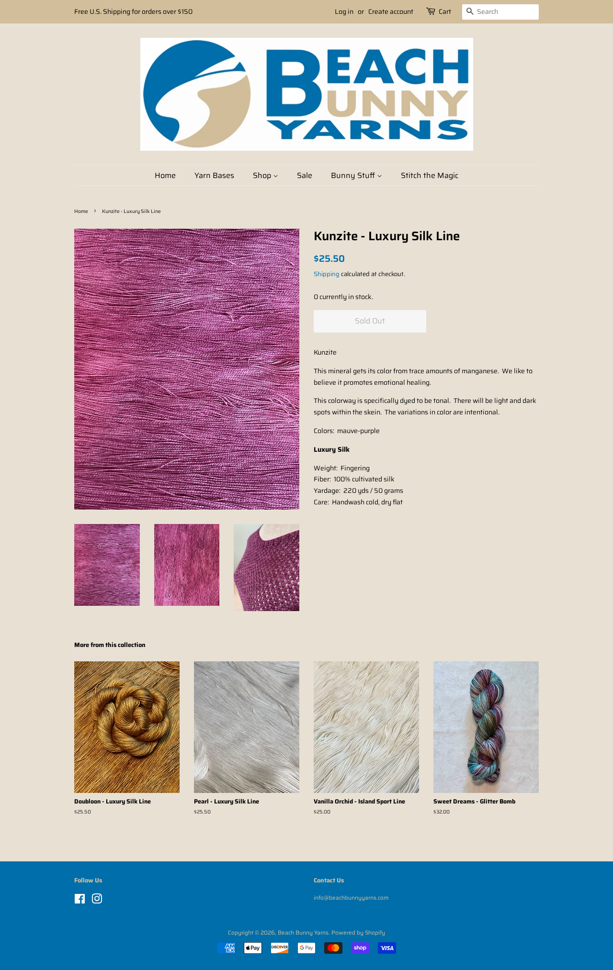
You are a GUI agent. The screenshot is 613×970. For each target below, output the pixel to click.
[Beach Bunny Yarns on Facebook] (79, 900)
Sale (304, 175)
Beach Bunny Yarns (303, 932)
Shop (263, 175)
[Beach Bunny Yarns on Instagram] (96, 900)
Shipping (327, 274)
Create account (390, 11)
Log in (344, 11)
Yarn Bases (214, 175)
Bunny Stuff (354, 175)
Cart (445, 11)
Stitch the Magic (429, 175)
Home (165, 175)
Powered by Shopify (358, 932)
